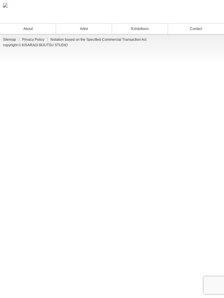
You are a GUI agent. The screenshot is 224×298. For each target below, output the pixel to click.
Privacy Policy (33, 40)
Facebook (214, 17)
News (188, 17)
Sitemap (9, 40)
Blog (199, 17)
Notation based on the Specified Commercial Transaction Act (98, 40)
